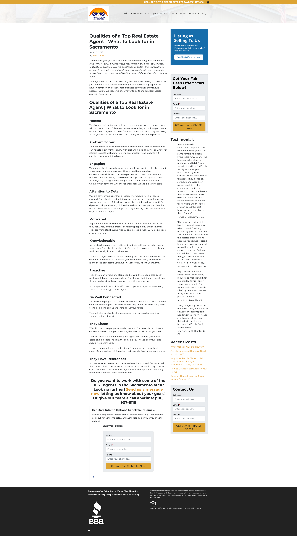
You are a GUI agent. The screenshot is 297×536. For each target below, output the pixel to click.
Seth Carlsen (99, 55)
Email (109, 445)
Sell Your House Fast (133, 13)
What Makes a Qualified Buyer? (187, 347)
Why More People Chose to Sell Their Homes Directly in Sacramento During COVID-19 (187, 361)
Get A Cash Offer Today (98, 491)
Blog (203, 13)
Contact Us (193, 13)
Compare (153, 13)
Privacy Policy (104, 494)
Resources (92, 494)
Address (110, 435)
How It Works (167, 13)
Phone (109, 455)
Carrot (198, 508)
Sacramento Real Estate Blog (125, 494)
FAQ (126, 491)
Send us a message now (127, 391)
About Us (181, 13)
